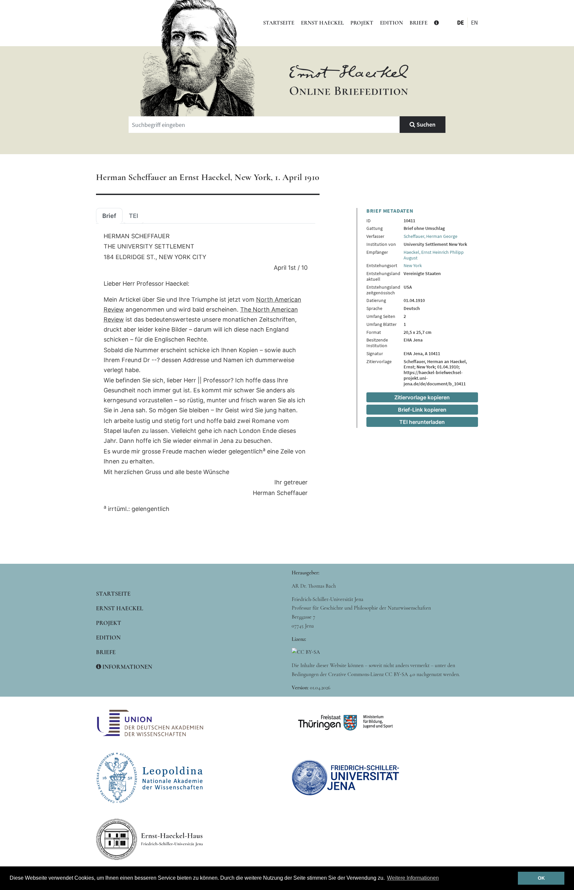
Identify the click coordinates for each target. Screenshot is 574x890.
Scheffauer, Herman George (430, 236)
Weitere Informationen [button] (413, 878)
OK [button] (541, 878)
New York (413, 265)
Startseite (278, 23)
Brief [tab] (109, 216)
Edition (391, 23)
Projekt (361, 23)
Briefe (419, 23)
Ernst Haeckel (322, 23)
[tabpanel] (205, 373)
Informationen (126, 666)
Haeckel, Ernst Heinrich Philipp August (434, 255)
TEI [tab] (133, 216)
